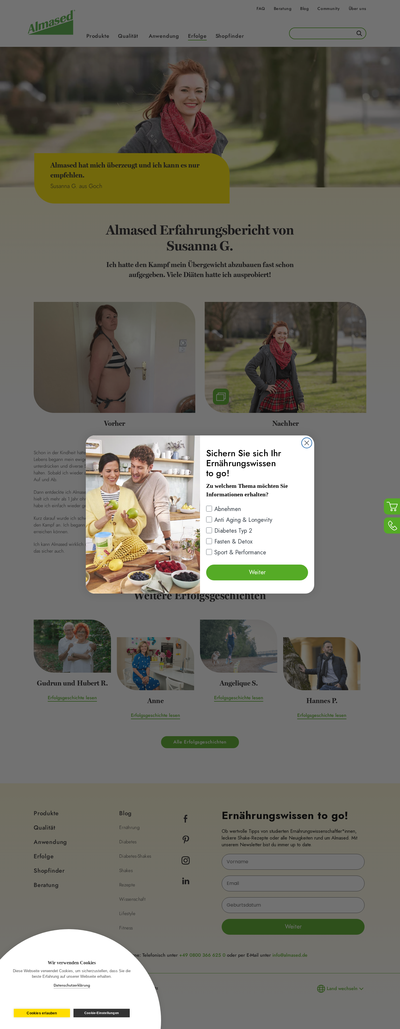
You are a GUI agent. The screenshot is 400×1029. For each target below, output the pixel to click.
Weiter (257, 572)
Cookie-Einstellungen (101, 1013)
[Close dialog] (307, 443)
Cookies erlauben (42, 1013)
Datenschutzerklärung (72, 985)
